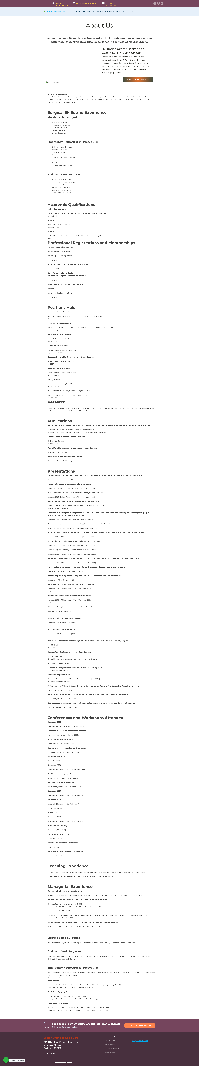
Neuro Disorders (111, 1052)
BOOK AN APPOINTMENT (139, 1025)
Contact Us (131, 11)
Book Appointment (138, 79)
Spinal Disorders (110, 1044)
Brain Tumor (110, 1040)
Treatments (87, 11)
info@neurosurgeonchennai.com (86, 3)
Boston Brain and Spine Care (63, 1062)
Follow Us (51, 1053)
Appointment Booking (105, 11)
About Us (120, 11)
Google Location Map (140, 1041)
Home (78, 11)
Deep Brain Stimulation (110, 1048)
